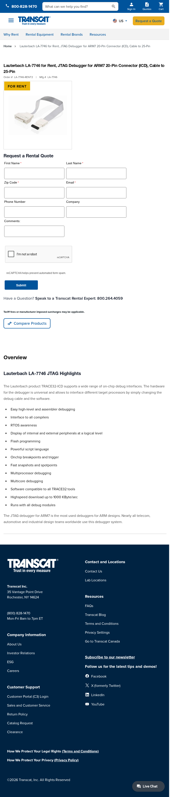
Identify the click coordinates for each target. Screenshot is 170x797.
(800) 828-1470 (18, 613)
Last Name (73, 163)
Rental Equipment (40, 34)
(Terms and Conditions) (80, 751)
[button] (120, 21)
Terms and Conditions (101, 623)
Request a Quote (148, 20)
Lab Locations (95, 580)
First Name (12, 163)
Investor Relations (21, 652)
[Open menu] (11, 20)
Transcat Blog (95, 614)
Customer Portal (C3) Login (27, 696)
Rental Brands (72, 34)
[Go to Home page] (34, 20)
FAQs (89, 605)
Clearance (15, 731)
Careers (13, 670)
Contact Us (93, 571)
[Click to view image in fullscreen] (38, 115)
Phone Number (14, 201)
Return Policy (17, 714)
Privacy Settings (97, 632)
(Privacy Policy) (66, 760)
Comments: (12, 221)
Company (73, 201)
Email (70, 182)
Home (8, 46)
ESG (10, 661)
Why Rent (11, 34)
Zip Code (10, 182)
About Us (14, 644)
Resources (98, 34)
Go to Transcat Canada (102, 641)
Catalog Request (20, 723)
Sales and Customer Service (28, 705)
